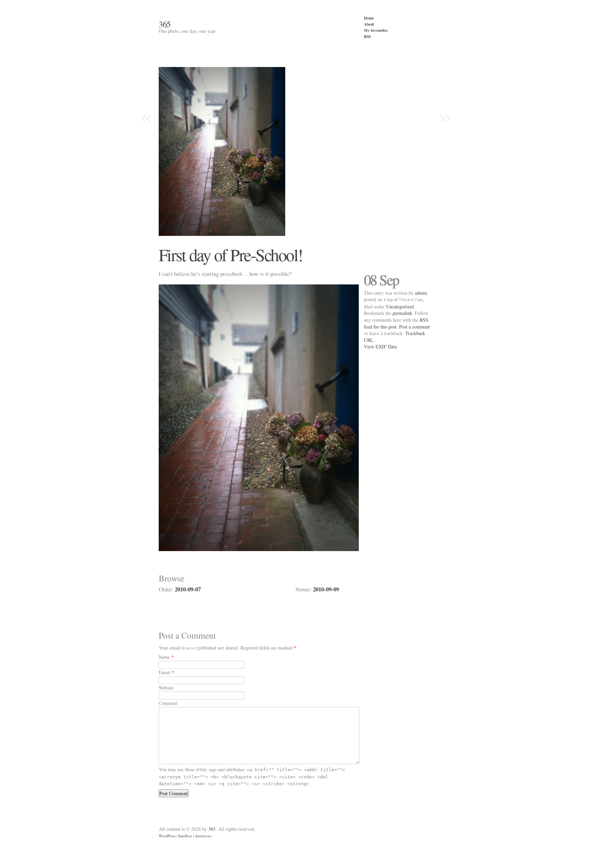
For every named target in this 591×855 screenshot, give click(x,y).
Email (164, 672)
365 (165, 24)
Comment (168, 703)
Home (369, 18)
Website (166, 687)
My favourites (376, 30)
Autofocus (203, 835)
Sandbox (185, 835)
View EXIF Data (380, 346)
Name (164, 657)
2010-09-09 (326, 589)
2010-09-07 (188, 589)
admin (421, 293)
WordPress (167, 835)
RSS (367, 36)
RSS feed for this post (396, 323)
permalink (402, 313)
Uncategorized (400, 306)
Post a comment (414, 326)
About (369, 24)
